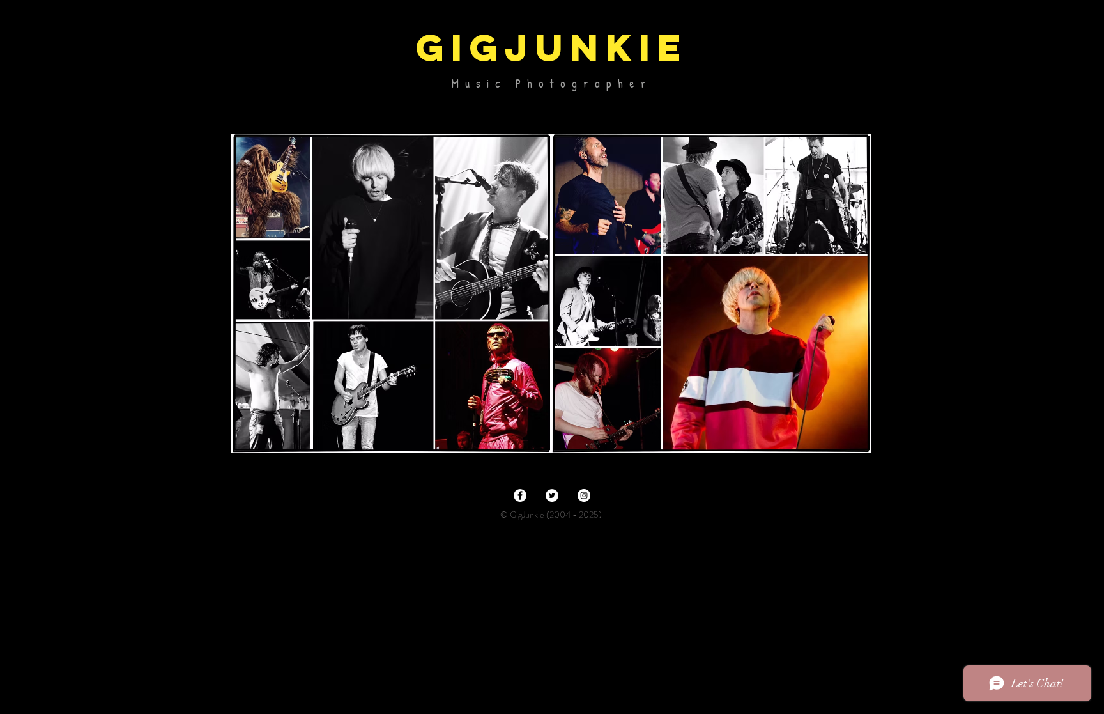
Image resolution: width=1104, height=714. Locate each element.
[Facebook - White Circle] (520, 495)
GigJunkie (552, 47)
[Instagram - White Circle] (584, 495)
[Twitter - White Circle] (552, 495)
